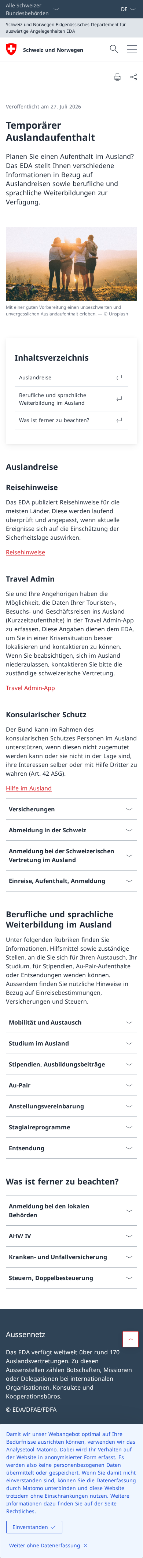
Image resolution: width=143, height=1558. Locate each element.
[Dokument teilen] (133, 77)
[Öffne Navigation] (132, 49)
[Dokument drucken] (117, 77)
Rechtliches (20, 1511)
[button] (130, 1339)
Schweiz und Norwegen (53, 49)
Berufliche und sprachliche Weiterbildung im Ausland (52, 399)
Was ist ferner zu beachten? (54, 420)
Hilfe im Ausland (29, 788)
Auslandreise (35, 377)
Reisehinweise (25, 552)
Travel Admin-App (30, 688)
